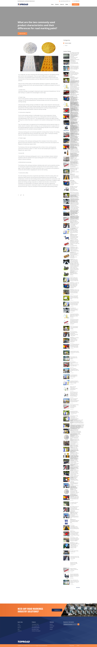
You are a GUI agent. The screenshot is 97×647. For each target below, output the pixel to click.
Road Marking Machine (35, 627)
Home (52, 4)
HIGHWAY (51, 627)
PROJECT (51, 629)
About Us (62, 4)
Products (57, 4)
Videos (66, 45)
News (19, 629)
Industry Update (68, 43)
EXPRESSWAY (52, 625)
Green (23, 4)
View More (78, 587)
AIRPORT (51, 624)
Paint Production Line (35, 625)
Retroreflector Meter (35, 629)
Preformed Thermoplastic (36, 630)
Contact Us (76, 4)
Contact (78, 645)
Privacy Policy (72, 645)
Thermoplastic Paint (35, 624)
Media (67, 4)
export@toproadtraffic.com (65, 1)
